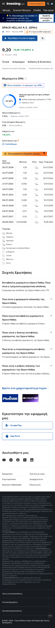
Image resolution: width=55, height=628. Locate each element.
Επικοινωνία (35, 485)
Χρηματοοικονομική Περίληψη (13, 68)
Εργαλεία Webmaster (11, 485)
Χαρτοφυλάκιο (9, 479)
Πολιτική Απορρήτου (10, 602)
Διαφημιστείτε (36, 479)
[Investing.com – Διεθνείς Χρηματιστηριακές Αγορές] (16, 3)
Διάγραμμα (18, 61)
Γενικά (5, 61)
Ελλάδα (37, 10)
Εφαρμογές (7, 474)
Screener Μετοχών (22, 10)
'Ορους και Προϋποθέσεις (12, 594)
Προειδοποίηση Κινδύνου (12, 611)
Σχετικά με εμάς (37, 474)
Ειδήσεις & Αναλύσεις (39, 61)
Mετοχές (6, 10)
